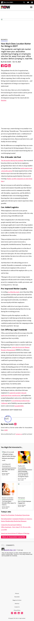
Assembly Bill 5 (19, 406)
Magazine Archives (17, 600)
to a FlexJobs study (13, 292)
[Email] (15, 424)
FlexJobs (3, 100)
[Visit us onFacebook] (15, 613)
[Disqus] (17, 567)
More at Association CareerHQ (13, 537)
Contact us (19, 434)
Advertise (17, 603)
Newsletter (17, 597)
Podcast (17, 593)
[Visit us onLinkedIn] (19, 613)
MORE (6, 430)
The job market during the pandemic (12, 161)
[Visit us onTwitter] (12, 613)
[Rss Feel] (22, 613)
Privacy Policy (17, 610)
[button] (7, 2)
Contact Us (17, 607)
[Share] (2, 65)
